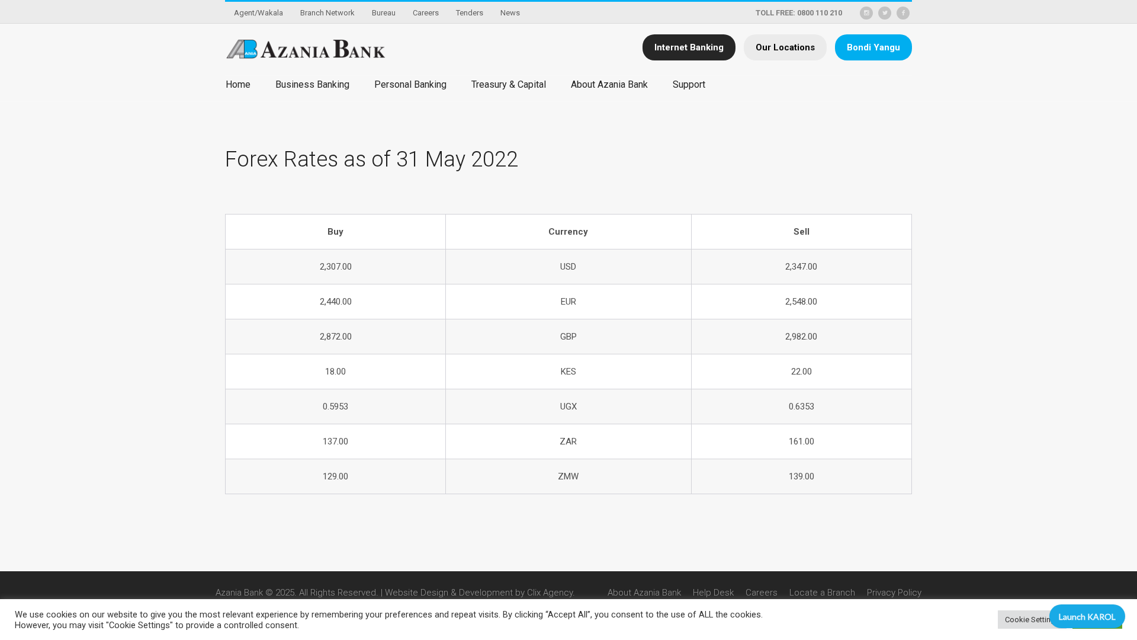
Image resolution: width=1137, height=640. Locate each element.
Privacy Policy (894, 592)
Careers (762, 592)
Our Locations (785, 47)
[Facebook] (903, 13)
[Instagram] (866, 13)
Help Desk (713, 592)
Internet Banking (689, 47)
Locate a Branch (822, 592)
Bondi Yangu (873, 47)
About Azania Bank (644, 592)
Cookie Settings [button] (1032, 619)
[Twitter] (884, 13)
